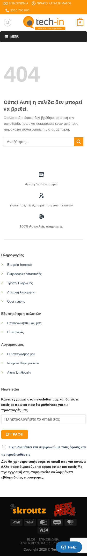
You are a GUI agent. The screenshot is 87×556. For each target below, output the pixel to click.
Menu (14, 36)
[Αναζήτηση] (7, 22)
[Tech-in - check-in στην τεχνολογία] (44, 22)
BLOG (31, 539)
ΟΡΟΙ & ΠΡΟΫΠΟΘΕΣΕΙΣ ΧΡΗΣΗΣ (44, 542)
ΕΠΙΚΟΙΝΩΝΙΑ (49, 539)
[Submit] (78, 141)
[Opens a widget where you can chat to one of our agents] (69, 547)
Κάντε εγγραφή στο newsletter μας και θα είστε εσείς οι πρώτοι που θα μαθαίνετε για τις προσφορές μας (40, 405)
